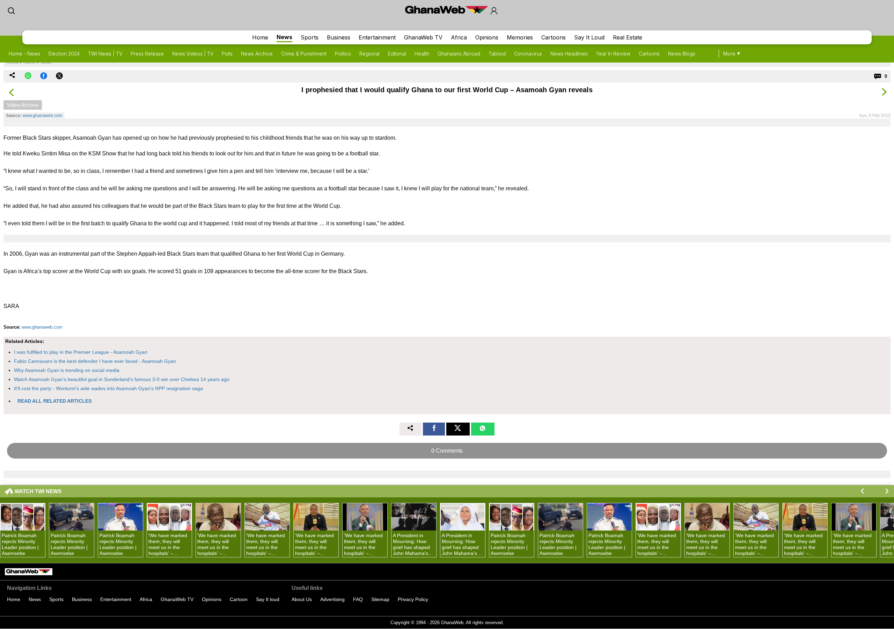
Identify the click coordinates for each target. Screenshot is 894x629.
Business (338, 37)
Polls (227, 54)
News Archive (257, 54)
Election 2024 (64, 54)
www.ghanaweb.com (42, 115)
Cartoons (553, 37)
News (284, 37)
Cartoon (239, 599)
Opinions (486, 37)
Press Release (147, 54)
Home (260, 37)
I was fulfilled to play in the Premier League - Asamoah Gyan (80, 352)
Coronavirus (528, 54)
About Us (302, 599)
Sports (309, 37)
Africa (459, 37)
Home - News (24, 54)
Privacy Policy (413, 599)
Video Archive (22, 105)
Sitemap (380, 599)
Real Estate (627, 37)
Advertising (332, 599)
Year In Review (613, 54)
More (729, 54)
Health (422, 54)
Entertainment (377, 37)
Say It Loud (589, 37)
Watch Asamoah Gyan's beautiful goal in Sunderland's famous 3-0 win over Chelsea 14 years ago (121, 379)
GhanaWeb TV (423, 37)
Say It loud (267, 599)
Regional (369, 54)
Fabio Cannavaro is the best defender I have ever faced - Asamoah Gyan (95, 361)
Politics (343, 54)
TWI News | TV (105, 54)
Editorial (397, 54)
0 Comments (447, 451)
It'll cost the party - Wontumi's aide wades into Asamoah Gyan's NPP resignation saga (108, 388)
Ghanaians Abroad (459, 54)
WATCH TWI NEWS (38, 491)
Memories (520, 37)
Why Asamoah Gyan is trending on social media (66, 370)
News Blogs (681, 54)
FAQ (358, 599)
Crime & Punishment (304, 54)
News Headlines (569, 54)
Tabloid (497, 54)
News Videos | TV (192, 54)
